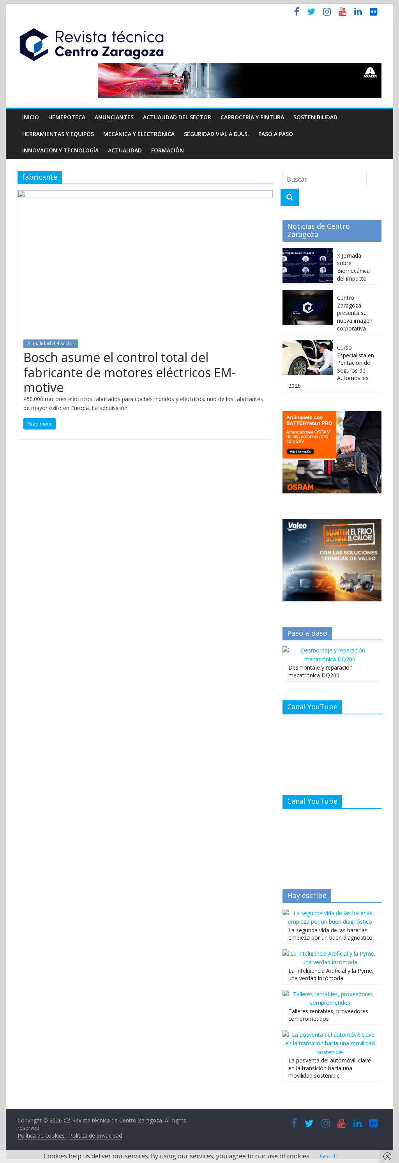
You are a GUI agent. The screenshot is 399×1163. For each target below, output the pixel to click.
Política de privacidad (95, 1135)
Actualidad (125, 150)
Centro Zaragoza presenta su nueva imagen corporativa (355, 313)
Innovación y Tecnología (60, 150)
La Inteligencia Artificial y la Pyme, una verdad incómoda (331, 974)
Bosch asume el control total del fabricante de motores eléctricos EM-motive (129, 372)
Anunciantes (114, 117)
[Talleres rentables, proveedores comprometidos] (330, 994)
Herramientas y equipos (58, 134)
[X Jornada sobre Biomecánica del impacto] (307, 252)
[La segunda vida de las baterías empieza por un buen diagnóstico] (330, 913)
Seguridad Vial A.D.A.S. (216, 134)
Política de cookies (42, 1135)
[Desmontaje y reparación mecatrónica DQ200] (330, 650)
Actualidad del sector (177, 117)
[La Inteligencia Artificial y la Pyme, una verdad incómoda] (330, 953)
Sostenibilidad (315, 117)
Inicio (30, 117)
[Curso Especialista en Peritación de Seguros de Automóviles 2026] (307, 344)
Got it (328, 1156)
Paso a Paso (275, 134)
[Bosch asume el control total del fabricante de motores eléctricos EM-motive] (145, 195)
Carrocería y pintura (252, 117)
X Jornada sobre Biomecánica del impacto (353, 267)
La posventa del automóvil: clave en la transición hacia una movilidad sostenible (329, 1068)
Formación (167, 150)
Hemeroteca (66, 117)
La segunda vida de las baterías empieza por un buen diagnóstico (330, 934)
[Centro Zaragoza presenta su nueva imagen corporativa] (307, 294)
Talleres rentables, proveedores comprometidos (328, 1015)
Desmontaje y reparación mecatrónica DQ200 (320, 671)
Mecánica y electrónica (139, 134)
